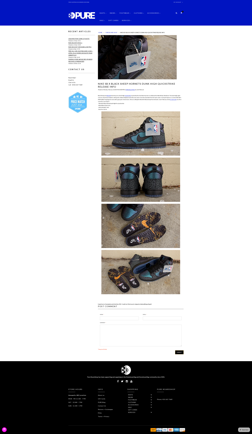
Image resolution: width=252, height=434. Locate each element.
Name (101, 314)
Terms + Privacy (103, 416)
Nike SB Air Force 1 (75, 43)
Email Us (71, 80)
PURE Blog (101, 402)
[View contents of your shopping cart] (181, 13)
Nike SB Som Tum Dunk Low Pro (79, 47)
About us (101, 395)
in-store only (173, 99)
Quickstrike (128, 95)
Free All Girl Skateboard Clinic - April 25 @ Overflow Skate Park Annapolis (80, 53)
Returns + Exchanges (105, 409)
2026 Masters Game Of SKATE (78, 39)
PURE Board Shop (130, 89)
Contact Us (102, 406)
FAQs (100, 413)
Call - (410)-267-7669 (75, 85)
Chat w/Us (72, 82)
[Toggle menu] (151, 395)
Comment (102, 322)
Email (144, 314)
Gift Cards (101, 399)
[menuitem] (103, 14)
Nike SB (109, 95)
